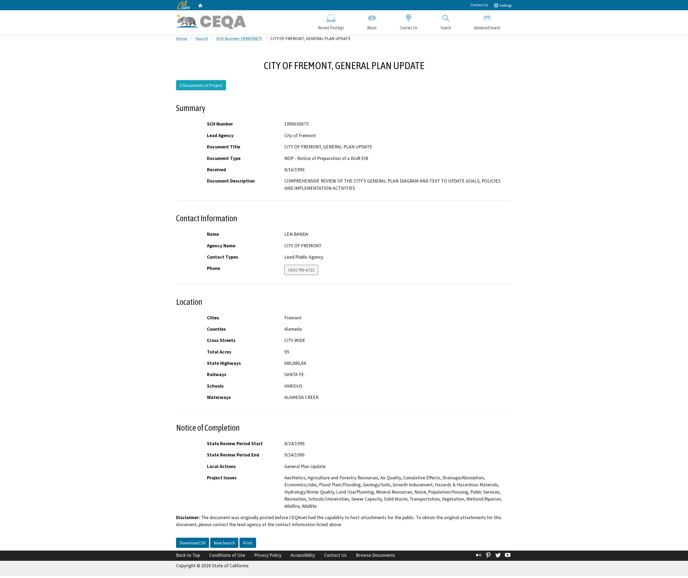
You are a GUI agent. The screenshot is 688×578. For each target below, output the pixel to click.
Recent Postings (331, 27)
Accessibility (303, 555)
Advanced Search (487, 27)
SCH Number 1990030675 (239, 38)
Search (445, 27)
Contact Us (479, 4)
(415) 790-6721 (301, 270)
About (372, 27)
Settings (505, 5)
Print (248, 542)
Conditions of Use (227, 555)
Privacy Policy (267, 555)
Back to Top (188, 555)
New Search (224, 542)
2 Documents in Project (201, 85)
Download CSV (193, 542)
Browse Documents (375, 555)
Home (181, 38)
